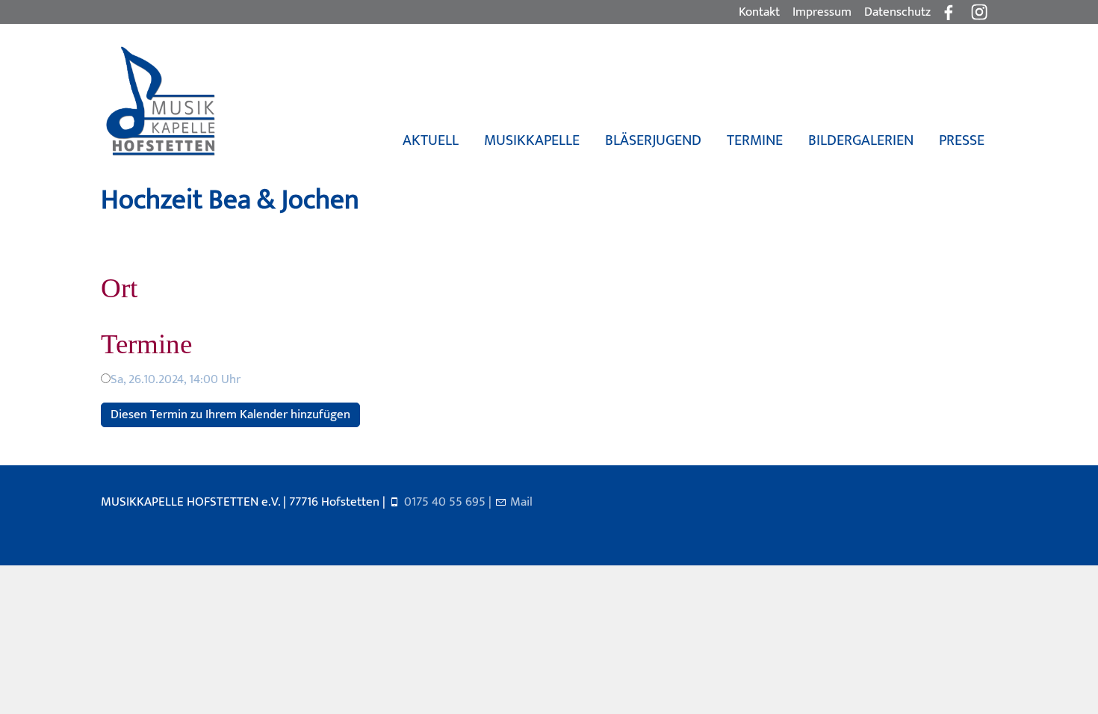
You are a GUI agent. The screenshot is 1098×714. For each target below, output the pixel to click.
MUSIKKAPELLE (532, 140)
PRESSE (961, 140)
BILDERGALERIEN (861, 140)
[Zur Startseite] (160, 101)
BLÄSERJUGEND (653, 140)
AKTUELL (431, 140)
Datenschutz (897, 11)
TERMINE (755, 140)
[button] (979, 12)
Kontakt (759, 11)
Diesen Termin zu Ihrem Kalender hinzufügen (230, 414)
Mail (521, 501)
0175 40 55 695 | (449, 501)
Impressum (822, 11)
